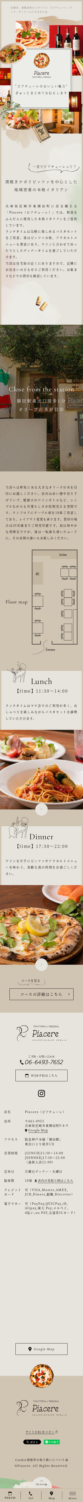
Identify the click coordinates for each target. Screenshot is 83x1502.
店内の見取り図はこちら (55, 1180)
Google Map (38, 1130)
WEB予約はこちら (44, 1075)
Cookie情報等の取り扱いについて (40, 1460)
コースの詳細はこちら (41, 994)
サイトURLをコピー (40, 1432)
